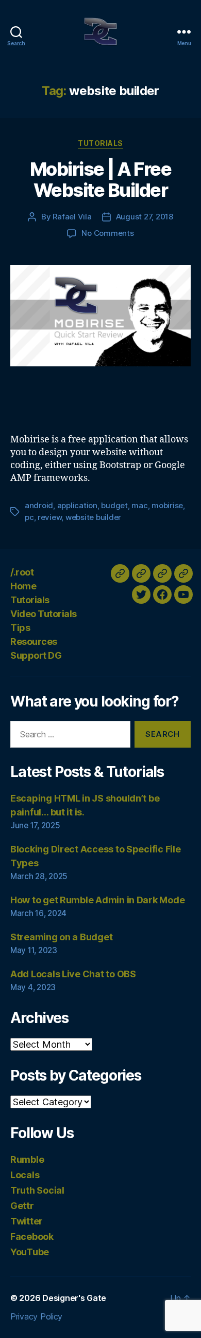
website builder (93, 517)
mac (139, 505)
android (39, 505)
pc (29, 517)
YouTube (29, 1252)
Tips (20, 627)
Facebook (32, 1236)
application (77, 505)
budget (114, 505)
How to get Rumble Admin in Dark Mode (97, 900)
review (49, 517)
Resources (33, 641)
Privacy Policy (36, 1316)
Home (23, 586)
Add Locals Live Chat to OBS (73, 974)
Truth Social (37, 1190)
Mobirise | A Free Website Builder (101, 179)
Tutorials (100, 143)
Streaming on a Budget (61, 937)
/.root (22, 572)
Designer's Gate (74, 1298)
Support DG (35, 655)
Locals (24, 1174)
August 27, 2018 (144, 216)
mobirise (167, 505)
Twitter (26, 1221)
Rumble (27, 1159)
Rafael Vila (72, 216)
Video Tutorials (43, 613)
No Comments (107, 233)
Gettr (22, 1205)
